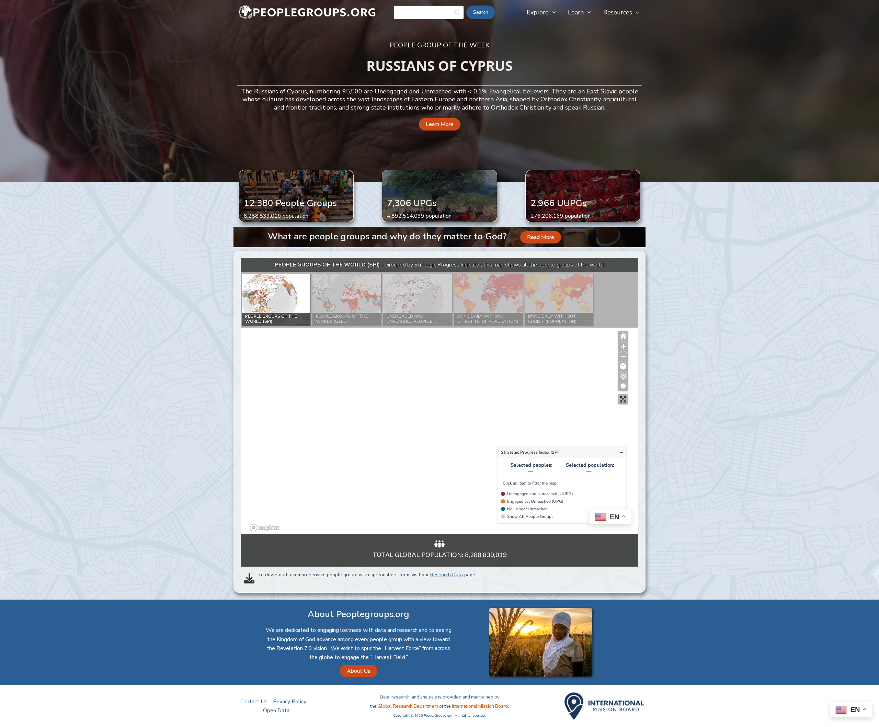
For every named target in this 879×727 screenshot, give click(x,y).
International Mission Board (480, 706)
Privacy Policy (289, 701)
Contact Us (253, 701)
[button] (552, 12)
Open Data (276, 710)
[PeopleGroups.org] (307, 12)
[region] (439, 396)
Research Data (446, 574)
